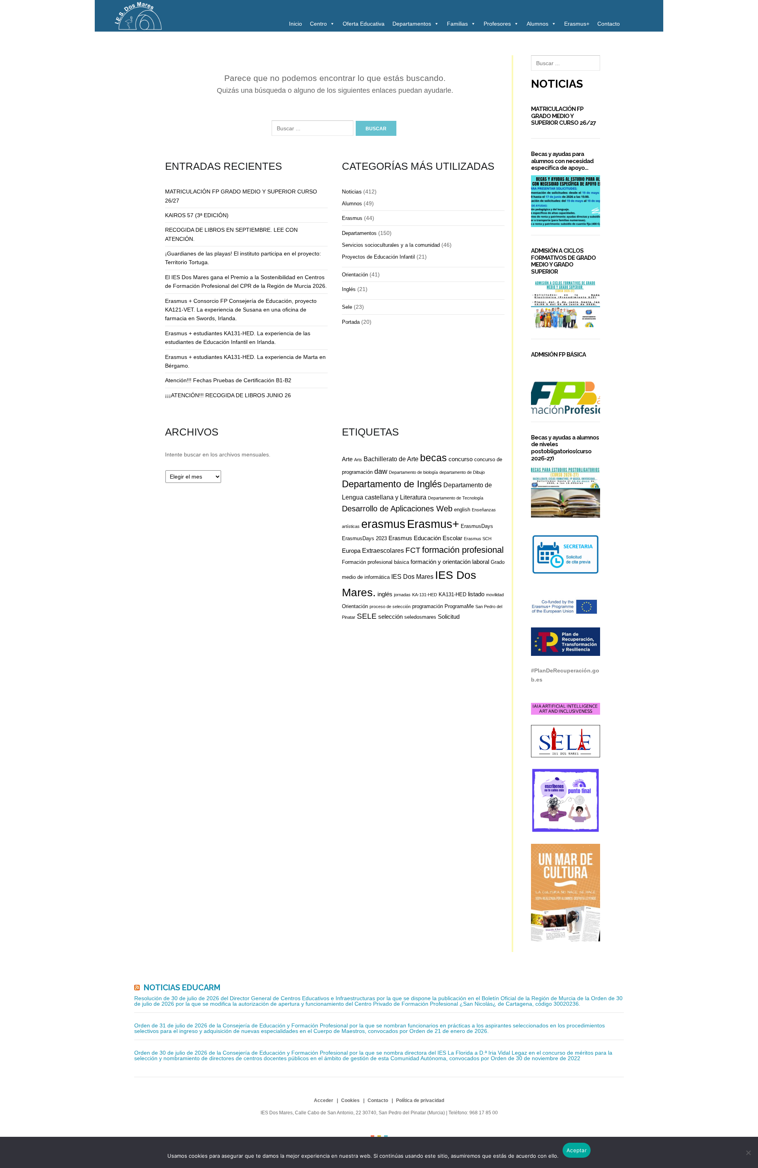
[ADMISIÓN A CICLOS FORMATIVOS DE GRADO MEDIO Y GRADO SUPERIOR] (565, 305)
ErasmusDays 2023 (364, 538)
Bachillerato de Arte (391, 458)
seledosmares (420, 617)
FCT (412, 550)
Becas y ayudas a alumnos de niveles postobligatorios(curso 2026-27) (565, 448)
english (462, 510)
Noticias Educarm (182, 987)
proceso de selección (390, 606)
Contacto (608, 24)
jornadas (402, 594)
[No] (748, 1153)
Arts (358, 459)
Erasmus (352, 218)
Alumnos (537, 24)
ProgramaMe (459, 606)
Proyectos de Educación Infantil (378, 257)
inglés (384, 594)
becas (433, 458)
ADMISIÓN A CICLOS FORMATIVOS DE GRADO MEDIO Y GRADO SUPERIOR (563, 261)
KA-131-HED (424, 594)
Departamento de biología (413, 472)
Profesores (497, 24)
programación (427, 606)
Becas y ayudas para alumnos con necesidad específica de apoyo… (562, 160)
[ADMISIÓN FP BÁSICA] (565, 388)
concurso (460, 459)
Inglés (349, 289)
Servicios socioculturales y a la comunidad (391, 245)
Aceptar (577, 1150)
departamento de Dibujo (462, 472)
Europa (351, 550)
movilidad (495, 594)
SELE (367, 616)
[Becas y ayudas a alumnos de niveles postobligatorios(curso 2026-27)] (565, 491)
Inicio (295, 24)
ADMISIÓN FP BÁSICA (558, 354)
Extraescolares (383, 550)
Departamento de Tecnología (455, 498)
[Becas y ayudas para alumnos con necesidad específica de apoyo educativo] (565, 201)
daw (380, 471)
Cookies (350, 1100)
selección (390, 616)
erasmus (383, 524)
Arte (347, 459)
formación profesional (463, 550)
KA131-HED (452, 594)
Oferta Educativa (364, 24)
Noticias (352, 191)
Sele (347, 307)
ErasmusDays (477, 526)
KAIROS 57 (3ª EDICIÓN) (197, 215)
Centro (318, 24)
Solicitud (449, 616)
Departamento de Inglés (392, 484)
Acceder (323, 1100)
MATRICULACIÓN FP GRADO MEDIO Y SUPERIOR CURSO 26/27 (563, 115)
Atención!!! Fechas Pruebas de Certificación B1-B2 (228, 380)
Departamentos (411, 24)
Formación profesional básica (375, 562)
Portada (351, 322)
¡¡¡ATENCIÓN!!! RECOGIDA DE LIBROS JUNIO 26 (228, 395)
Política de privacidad (420, 1100)
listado (476, 594)
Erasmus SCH (478, 538)
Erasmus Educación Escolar (425, 538)
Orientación (355, 275)
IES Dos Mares (412, 576)
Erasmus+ (576, 24)
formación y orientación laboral (450, 561)
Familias (457, 24)
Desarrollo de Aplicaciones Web (397, 508)
